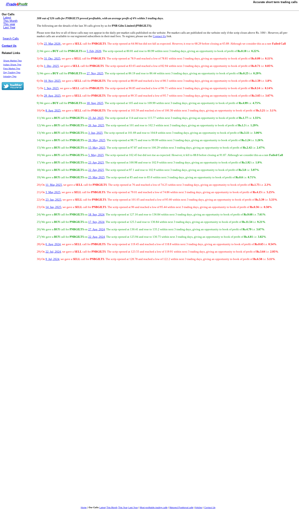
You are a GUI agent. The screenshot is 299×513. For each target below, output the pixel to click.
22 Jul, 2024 (53, 251)
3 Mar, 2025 (53, 192)
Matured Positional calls (181, 507)
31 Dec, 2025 (52, 58)
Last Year (9, 27)
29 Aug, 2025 (52, 95)
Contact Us (9, 45)
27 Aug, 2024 (96, 229)
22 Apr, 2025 (96, 170)
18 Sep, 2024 (96, 214)
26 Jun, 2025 (96, 125)
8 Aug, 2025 (53, 110)
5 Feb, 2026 (94, 51)
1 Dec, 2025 (51, 66)
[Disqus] (113, 327)
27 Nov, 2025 (95, 73)
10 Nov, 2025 (52, 80)
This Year (123, 507)
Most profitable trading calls (153, 507)
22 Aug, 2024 (96, 236)
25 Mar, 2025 (96, 177)
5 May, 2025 (96, 155)
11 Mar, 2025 (54, 184)
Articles (198, 507)
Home (84, 507)
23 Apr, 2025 (96, 162)
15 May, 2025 (96, 147)
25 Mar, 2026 (52, 43)
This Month (10, 21)
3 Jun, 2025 (95, 132)
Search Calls (11, 38)
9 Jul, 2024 (52, 259)
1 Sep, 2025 (51, 88)
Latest (7, 17)
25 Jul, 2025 (96, 118)
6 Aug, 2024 (53, 244)
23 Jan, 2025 (53, 199)
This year (9, 24)
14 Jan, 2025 (53, 207)
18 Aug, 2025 (95, 103)
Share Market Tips (12, 60)
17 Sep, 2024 (96, 222)
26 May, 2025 (96, 140)
